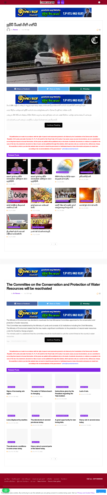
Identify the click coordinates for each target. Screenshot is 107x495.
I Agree (101, 492)
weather (11, 387)
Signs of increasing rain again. (16, 392)
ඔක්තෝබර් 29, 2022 (13, 396)
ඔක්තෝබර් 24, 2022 (13, 423)
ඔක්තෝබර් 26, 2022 (61, 399)
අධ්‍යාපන (56, 479)
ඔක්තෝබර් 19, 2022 (85, 425)
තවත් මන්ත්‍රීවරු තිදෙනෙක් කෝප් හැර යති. (16, 206)
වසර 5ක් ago (25, 30)
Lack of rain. (84, 391)
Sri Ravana (16, 293)
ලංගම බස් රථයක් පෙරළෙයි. (40, 231)
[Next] (55, 244)
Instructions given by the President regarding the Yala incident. (64, 393)
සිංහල (62, 2)
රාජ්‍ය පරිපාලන (26, 479)
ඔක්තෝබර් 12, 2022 (37, 451)
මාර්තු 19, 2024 (84, 179)
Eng (58, 2)
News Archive (42, 481)
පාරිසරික (49, 479)
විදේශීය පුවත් (16, 479)
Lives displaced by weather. (17, 420)
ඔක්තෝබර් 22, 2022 (61, 425)
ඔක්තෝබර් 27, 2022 (37, 396)
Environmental (38, 387)
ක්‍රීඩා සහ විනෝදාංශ (23, 481)
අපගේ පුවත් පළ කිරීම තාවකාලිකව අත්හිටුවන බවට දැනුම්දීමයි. (17, 178)
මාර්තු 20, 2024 (36, 184)
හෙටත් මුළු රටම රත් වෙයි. (88, 205)
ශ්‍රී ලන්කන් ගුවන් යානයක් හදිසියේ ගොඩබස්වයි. (15, 232)
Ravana (15, 30)
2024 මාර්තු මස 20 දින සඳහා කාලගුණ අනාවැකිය (65, 177)
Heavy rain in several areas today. (89, 421)
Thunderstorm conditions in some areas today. (16, 447)
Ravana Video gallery (54, 481)
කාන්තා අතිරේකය (9, 481)
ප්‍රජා (33, 172)
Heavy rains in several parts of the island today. (41, 447)
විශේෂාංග (64, 479)
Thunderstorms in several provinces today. (40, 421)
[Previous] (51, 244)
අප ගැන (33, 481)
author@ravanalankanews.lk (70, 149)
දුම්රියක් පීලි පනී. (85, 176)
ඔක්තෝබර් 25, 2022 (85, 394)
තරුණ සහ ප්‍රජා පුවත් (38, 479)
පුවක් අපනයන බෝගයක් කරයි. (39, 206)
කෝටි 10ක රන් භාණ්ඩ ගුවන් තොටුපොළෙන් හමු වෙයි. (65, 206)
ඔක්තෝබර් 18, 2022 (13, 451)
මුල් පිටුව (7, 479)
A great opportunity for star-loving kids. (65, 421)
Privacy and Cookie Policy (85, 493)
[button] (6, 490)
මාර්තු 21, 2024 (11, 184)
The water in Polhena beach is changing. (41, 392)
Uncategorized (14, 172)
